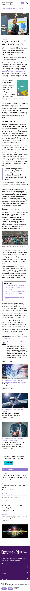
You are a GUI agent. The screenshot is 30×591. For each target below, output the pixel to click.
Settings (16, 588)
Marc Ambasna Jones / (15, 342)
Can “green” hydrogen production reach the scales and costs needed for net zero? (14, 287)
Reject (10, 588)
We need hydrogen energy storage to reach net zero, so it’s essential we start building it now (15, 293)
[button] (22, 3)
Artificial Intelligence (9, 8)
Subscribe (9, 462)
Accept (4, 588)
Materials (4, 39)
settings (11, 585)
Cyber (21, 8)
